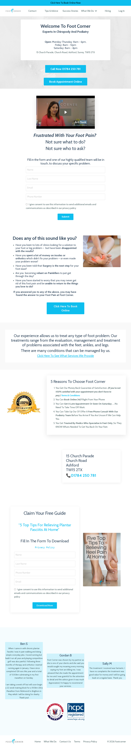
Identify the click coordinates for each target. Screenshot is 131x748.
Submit (65, 216)
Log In (122, 10)
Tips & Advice (51, 10)
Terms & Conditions (70, 395)
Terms (77, 741)
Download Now (45, 605)
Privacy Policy (45, 547)
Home (38, 741)
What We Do (50, 741)
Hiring (108, 10)
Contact (32, 10)
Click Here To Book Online (65, 308)
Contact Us (65, 741)
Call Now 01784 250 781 (65, 69)
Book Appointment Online (65, 81)
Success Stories (70, 10)
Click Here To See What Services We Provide (65, 356)
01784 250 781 (83, 475)
